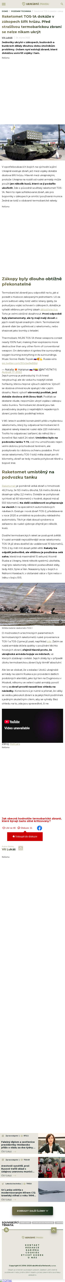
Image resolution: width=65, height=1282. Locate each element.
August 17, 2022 (12, 372)
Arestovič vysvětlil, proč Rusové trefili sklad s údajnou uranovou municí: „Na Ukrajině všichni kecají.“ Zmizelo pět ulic (17, 1171)
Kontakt (32, 1245)
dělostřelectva (48, 309)
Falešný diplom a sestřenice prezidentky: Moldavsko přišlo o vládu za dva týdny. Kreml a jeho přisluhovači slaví (18, 1148)
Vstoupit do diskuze (26, 836)
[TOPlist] (6, 1280)
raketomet (25, 1222)
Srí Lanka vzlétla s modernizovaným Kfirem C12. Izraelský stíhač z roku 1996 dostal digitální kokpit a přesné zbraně (18, 1195)
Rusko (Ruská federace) (43, 1222)
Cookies (32, 1252)
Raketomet (9, 485)
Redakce (32, 1247)
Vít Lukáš (7, 37)
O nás (32, 1257)
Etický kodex (32, 1255)
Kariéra (32, 1250)
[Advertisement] (32, 91)
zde (49, 641)
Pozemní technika (21, 11)
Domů (5, 11)
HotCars (15, 743)
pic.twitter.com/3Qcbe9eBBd (19, 363)
